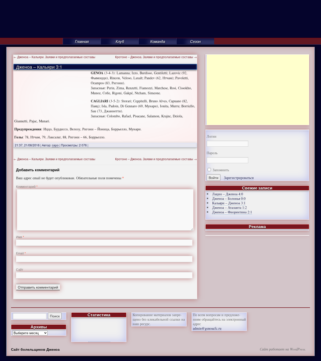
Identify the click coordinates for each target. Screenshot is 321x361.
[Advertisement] (258, 90)
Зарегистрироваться (239, 177)
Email (21, 253)
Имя (20, 237)
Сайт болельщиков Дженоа (35, 349)
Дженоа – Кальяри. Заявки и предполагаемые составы (54, 57)
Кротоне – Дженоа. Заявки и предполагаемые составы (156, 57)
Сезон (195, 41)
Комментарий (27, 186)
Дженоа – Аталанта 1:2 (229, 207)
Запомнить (220, 169)
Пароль (212, 153)
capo (55, 145)
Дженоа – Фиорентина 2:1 (232, 212)
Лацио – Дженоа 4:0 (227, 194)
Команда (157, 41)
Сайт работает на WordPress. (283, 349)
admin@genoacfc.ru (207, 328)
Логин (211, 136)
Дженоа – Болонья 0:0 (229, 198)
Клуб (120, 41)
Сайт (19, 269)
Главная (82, 41)
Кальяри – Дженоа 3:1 (229, 203)
